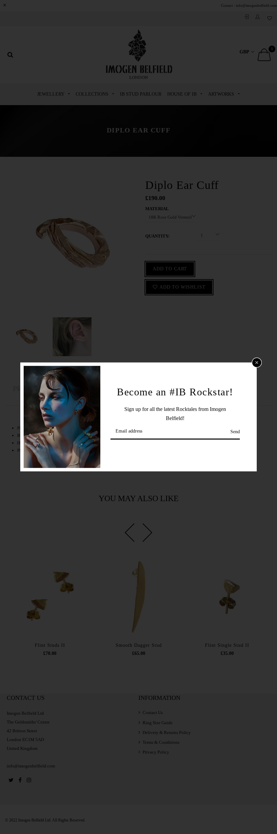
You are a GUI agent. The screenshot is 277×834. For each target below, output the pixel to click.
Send (235, 431)
